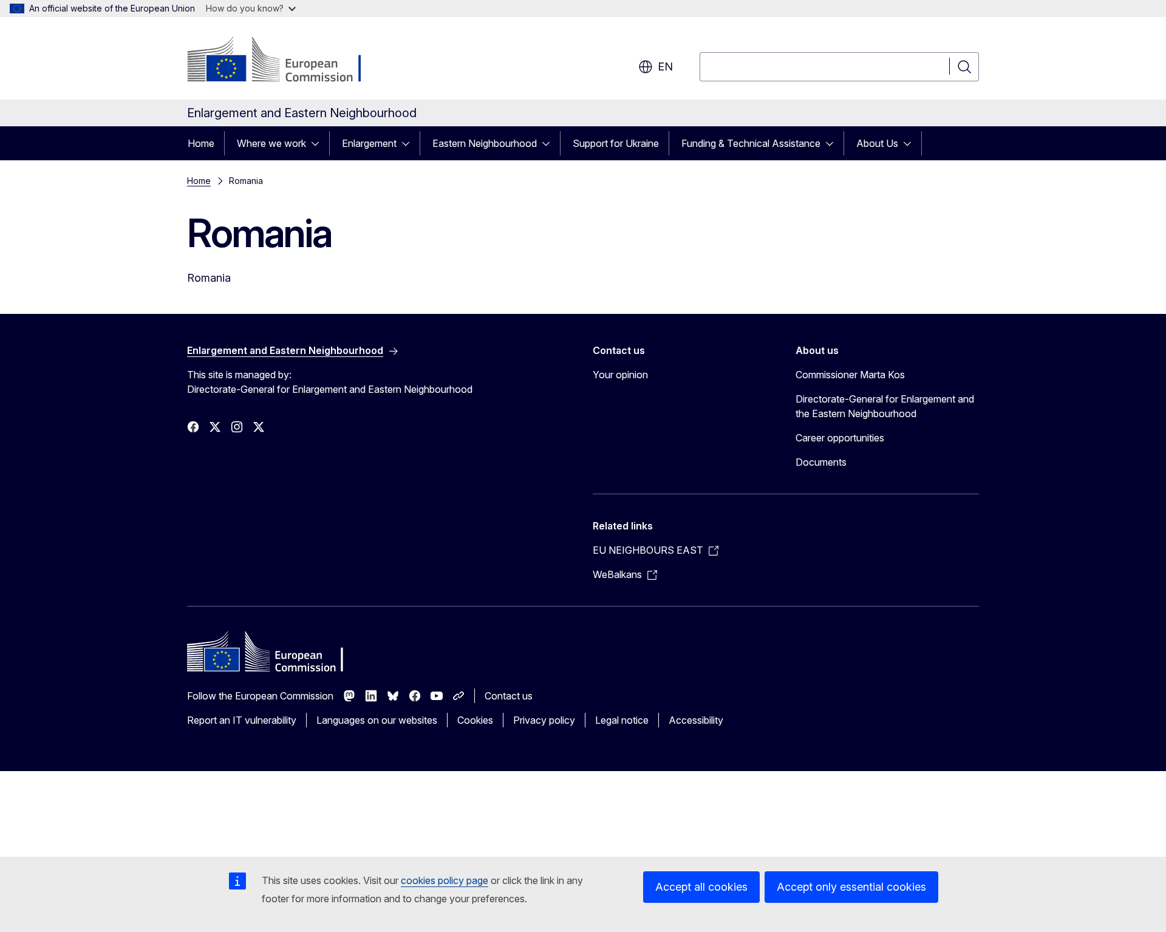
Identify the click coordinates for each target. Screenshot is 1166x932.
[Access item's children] (319, 143)
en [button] (665, 66)
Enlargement (369, 143)
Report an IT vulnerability (241, 720)
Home (201, 143)
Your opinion (620, 375)
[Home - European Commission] (285, 60)
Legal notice (622, 720)
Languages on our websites (376, 720)
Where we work (271, 143)
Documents (821, 462)
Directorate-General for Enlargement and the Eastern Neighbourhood (885, 406)
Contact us (509, 696)
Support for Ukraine (616, 143)
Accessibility (696, 720)
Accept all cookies (701, 886)
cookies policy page (444, 880)
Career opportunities (840, 438)
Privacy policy (544, 720)
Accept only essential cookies (851, 886)
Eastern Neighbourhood (484, 143)
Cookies (475, 720)
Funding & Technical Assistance (750, 143)
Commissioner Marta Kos (850, 375)
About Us (877, 143)
